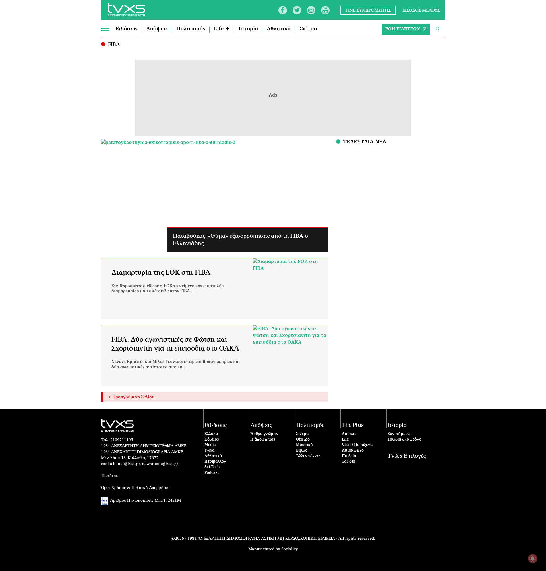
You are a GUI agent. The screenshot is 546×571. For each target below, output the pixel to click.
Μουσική (304, 445)
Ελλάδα (211, 434)
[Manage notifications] (532, 558)
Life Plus (353, 425)
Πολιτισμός (190, 29)
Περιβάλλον (215, 462)
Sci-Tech (212, 467)
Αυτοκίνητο (353, 451)
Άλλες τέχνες (308, 456)
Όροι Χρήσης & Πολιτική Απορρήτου (135, 488)
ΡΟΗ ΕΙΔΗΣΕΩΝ (402, 29)
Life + (222, 29)
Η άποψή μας (262, 439)
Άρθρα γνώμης (264, 434)
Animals (349, 434)
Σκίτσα (308, 29)
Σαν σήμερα (399, 434)
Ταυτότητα (110, 476)
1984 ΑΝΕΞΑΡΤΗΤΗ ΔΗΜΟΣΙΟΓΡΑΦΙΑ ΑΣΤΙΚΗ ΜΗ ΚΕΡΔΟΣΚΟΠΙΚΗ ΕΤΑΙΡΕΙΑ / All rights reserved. (281, 539)
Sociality (289, 549)
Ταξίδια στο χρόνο (404, 439)
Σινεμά (302, 434)
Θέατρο (303, 439)
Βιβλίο (301, 451)
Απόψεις (157, 29)
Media (210, 445)
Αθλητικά (279, 29)
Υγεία (209, 451)
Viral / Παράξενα (357, 445)
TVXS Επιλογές (407, 456)
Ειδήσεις (126, 29)
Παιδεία (349, 456)
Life (345, 439)
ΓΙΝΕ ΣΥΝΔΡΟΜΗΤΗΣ (368, 10)
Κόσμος (211, 439)
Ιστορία (248, 29)
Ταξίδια (348, 462)
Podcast (211, 473)
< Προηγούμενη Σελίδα (130, 397)
